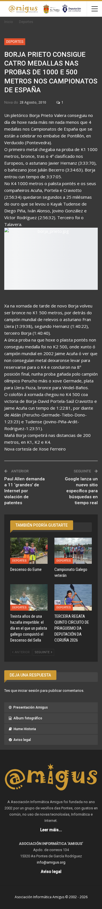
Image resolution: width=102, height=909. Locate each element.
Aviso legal (22, 740)
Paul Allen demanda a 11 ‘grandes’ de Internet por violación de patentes (24, 490)
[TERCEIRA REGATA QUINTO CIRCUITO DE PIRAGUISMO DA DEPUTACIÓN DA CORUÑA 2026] (73, 597)
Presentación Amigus (30, 707)
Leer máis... (51, 830)
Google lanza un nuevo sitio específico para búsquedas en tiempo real (81, 490)
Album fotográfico (27, 718)
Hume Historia (25, 729)
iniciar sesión (28, 690)
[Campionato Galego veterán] (73, 551)
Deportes (14, 42)
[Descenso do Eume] (29, 551)
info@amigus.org (51, 862)
